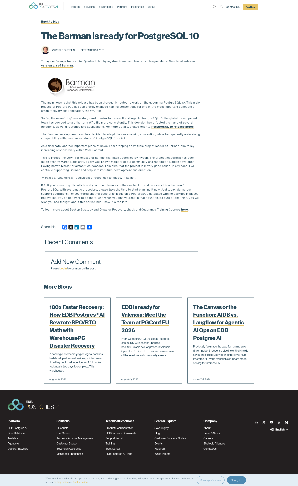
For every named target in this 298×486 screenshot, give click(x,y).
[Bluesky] (286, 422)
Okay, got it (236, 480)
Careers (208, 438)
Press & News (211, 433)
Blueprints (62, 427)
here (184, 209)
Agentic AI (13, 443)
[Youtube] (271, 422)
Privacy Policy (61, 481)
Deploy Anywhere (18, 448)
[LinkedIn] (256, 422)
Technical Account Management (75, 438)
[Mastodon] (279, 422)
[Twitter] (263, 422)
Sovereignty (106, 6)
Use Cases (63, 433)
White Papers (162, 453)
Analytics (13, 438)
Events (159, 443)
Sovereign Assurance (69, 448)
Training (110, 443)
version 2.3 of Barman (57, 65)
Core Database (16, 433)
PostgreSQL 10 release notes (172, 126)
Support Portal (114, 438)
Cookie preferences (210, 480)
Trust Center (113, 448)
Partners (122, 6)
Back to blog (50, 21)
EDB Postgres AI (17, 427)
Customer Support (67, 443)
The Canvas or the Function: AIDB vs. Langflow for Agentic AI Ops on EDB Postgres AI (218, 322)
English (280, 429)
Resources (137, 6)
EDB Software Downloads (121, 433)
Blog (157, 433)
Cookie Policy (80, 481)
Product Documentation (119, 427)
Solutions (89, 6)
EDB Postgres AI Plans (119, 453)
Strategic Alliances (214, 443)
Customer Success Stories (170, 438)
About (151, 6)
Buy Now (250, 6)
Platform (75, 6)
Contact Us (233, 7)
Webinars (160, 448)
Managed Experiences (70, 453)
